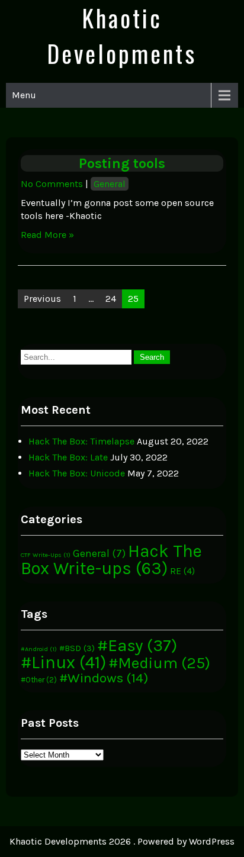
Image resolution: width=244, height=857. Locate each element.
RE (182, 571)
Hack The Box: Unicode (76, 473)
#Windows (104, 678)
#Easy (137, 645)
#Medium (159, 663)
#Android (39, 649)
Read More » (47, 234)
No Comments (52, 183)
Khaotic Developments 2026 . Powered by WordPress (122, 841)
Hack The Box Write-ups (111, 559)
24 (110, 298)
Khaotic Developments (122, 35)
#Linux (63, 662)
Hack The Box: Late (68, 457)
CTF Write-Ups (45, 555)
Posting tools (122, 163)
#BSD (77, 648)
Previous (42, 298)
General (110, 183)
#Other (39, 679)
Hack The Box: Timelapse (81, 441)
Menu (24, 95)
